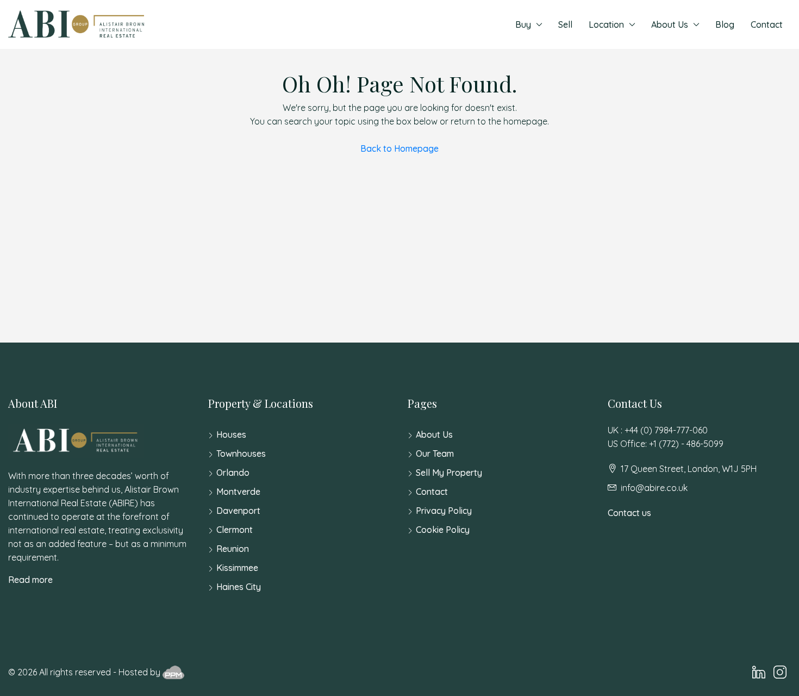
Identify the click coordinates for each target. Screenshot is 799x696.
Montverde (238, 491)
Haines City (238, 586)
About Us (669, 24)
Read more (30, 579)
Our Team (435, 453)
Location (606, 24)
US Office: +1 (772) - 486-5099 (665, 443)
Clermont (234, 529)
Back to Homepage (399, 148)
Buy (523, 24)
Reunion (232, 548)
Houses (231, 434)
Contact (767, 24)
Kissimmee (237, 567)
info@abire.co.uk (654, 487)
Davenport (238, 510)
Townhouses (241, 453)
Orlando (232, 472)
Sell (565, 24)
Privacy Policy (444, 510)
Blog (724, 24)
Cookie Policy (443, 529)
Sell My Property (449, 472)
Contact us (629, 512)
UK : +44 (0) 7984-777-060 (658, 430)
